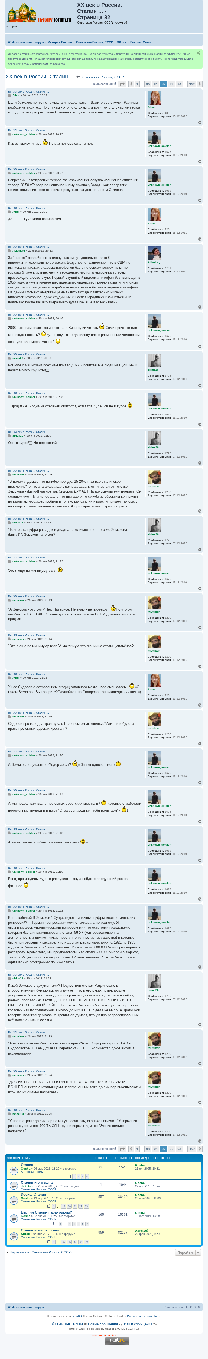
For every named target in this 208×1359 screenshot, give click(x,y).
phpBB (77, 1315)
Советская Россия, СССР (103, 77)
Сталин (27, 1165)
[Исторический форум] (41, 12)
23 (86, 1206)
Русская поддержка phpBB (144, 1315)
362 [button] (192, 84)
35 (63, 1242)
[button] (122, 84)
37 (75, 1242)
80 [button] (148, 84)
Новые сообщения (103, 1324)
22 (80, 1206)
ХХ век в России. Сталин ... (39, 77)
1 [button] (137, 84)
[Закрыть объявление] (198, 53)
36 (69, 1242)
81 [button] (156, 84)
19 (63, 1206)
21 (75, 1206)
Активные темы (67, 1324)
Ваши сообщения (138, 1324)
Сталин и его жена (37, 1182)
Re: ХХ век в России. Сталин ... (28, 91)
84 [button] (179, 84)
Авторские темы (32, 1171)
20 (69, 1206)
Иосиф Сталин (33, 1194)
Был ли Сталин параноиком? (46, 1212)
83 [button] (171, 84)
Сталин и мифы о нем (40, 1230)
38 (80, 1242)
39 (86, 1242)
